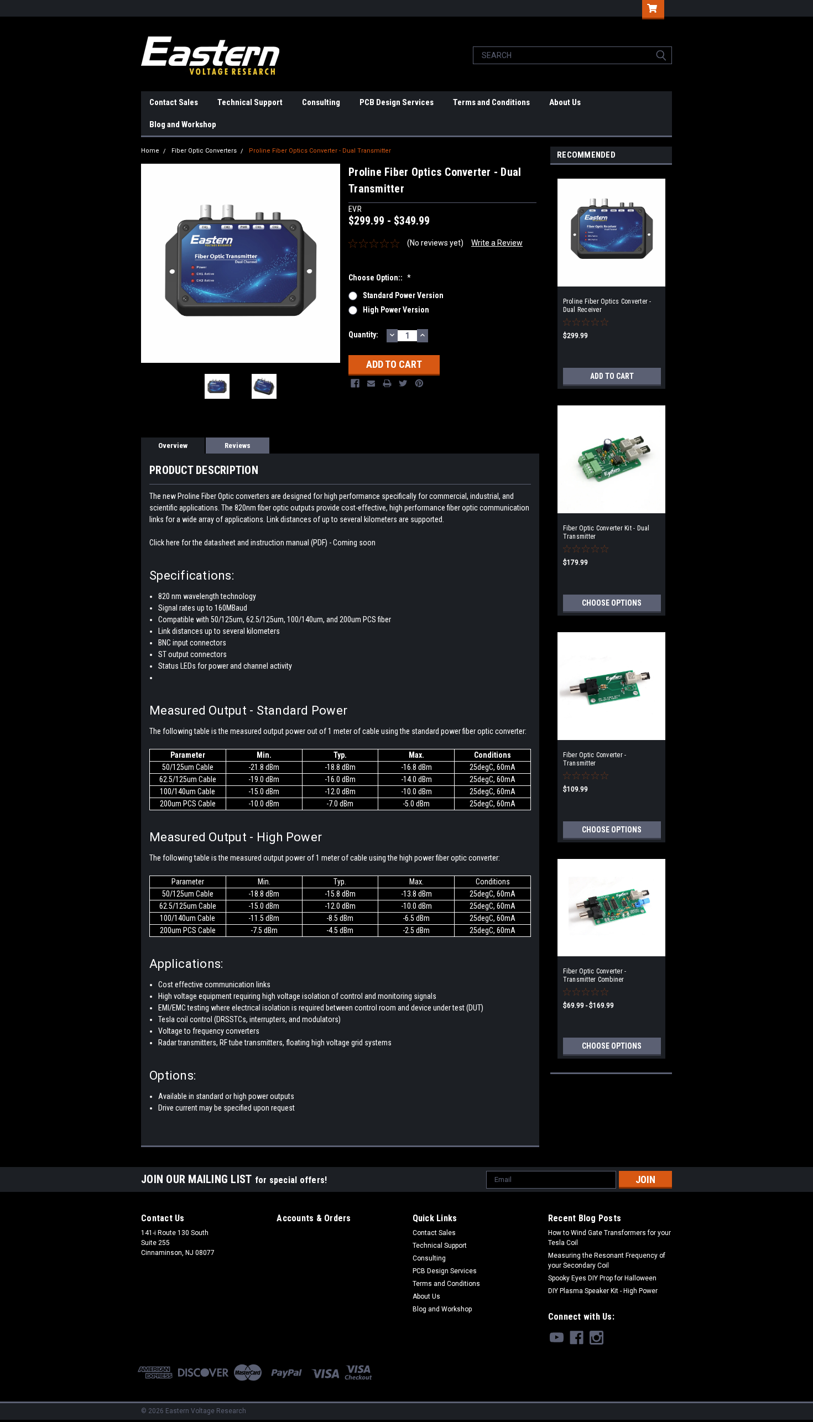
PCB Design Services (396, 102)
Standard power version (403, 295)
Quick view (611, 505)
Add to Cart (612, 376)
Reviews (238, 445)
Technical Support (250, 102)
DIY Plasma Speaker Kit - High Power (603, 1291)
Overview (172, 445)
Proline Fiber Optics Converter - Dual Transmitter (320, 150)
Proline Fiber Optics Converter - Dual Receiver (607, 306)
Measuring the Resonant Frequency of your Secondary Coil (606, 1260)
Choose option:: (379, 277)
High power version (396, 309)
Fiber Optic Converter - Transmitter (595, 759)
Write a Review (497, 242)
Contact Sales (173, 102)
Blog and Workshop (182, 124)
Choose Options (612, 602)
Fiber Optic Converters (204, 150)
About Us (565, 102)
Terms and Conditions (491, 102)
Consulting (321, 102)
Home (150, 150)
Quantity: (363, 334)
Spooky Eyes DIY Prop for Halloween (602, 1278)
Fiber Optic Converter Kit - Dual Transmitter (606, 532)
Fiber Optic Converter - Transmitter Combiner (595, 975)
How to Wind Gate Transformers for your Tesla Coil (609, 1238)
